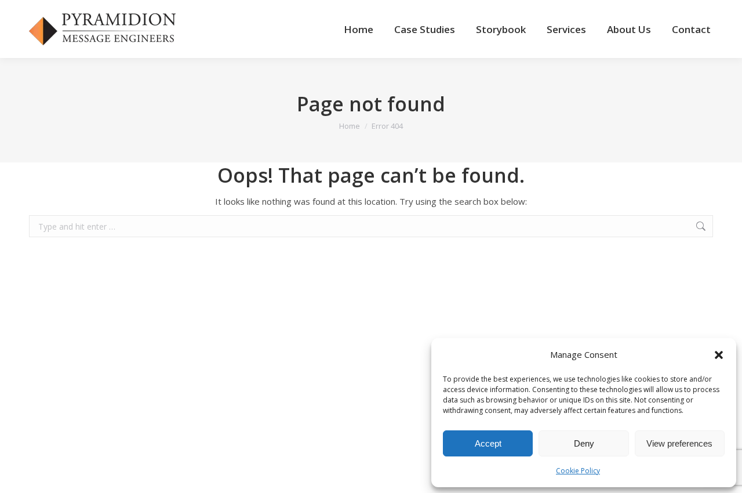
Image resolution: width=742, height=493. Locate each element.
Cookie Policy (578, 471)
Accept (488, 443)
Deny (584, 443)
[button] (719, 355)
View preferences (679, 443)
